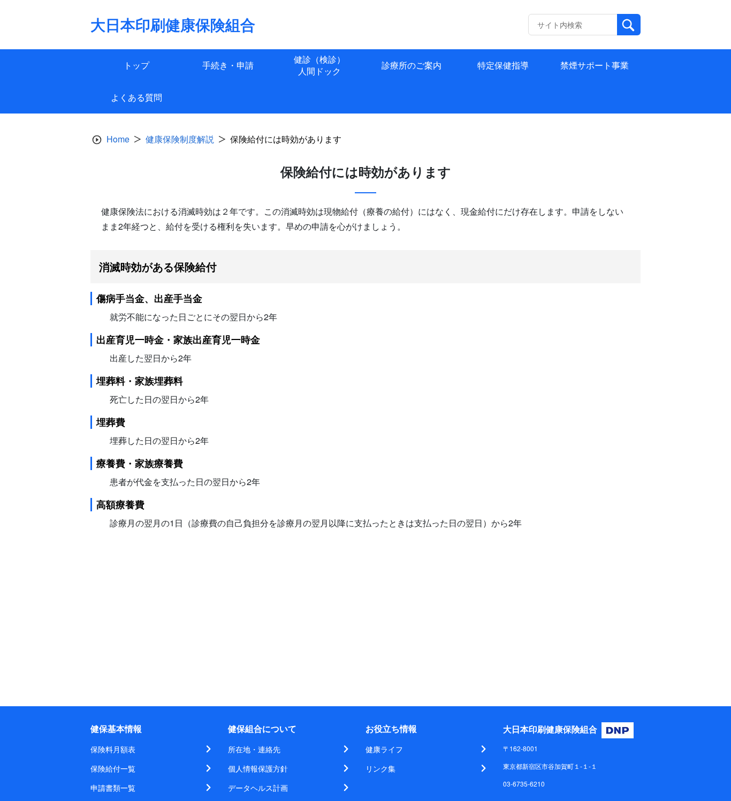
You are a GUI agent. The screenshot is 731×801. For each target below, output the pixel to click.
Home (118, 139)
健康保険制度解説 (180, 139)
